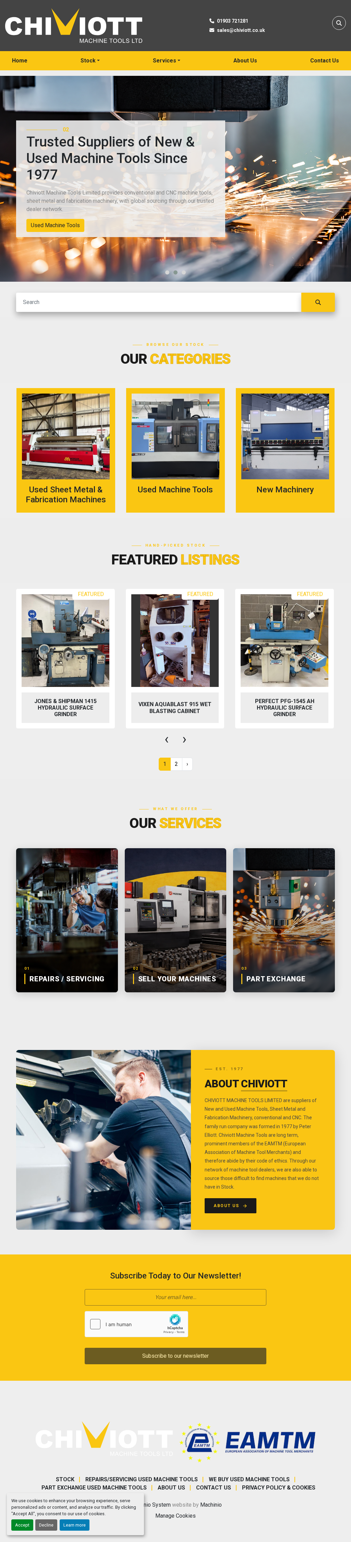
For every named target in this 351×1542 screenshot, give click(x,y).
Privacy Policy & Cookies (278, 1487)
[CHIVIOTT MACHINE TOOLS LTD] (104, 1438)
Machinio (211, 1505)
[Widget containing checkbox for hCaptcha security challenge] (136, 1324)
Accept (22, 1525)
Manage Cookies (175, 1515)
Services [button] (164, 60)
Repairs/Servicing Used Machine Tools (141, 1479)
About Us (245, 60)
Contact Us (324, 60)
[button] (90, 60)
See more (70, 450)
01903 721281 (232, 21)
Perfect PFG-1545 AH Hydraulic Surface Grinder (175, 707)
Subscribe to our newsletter (175, 1356)
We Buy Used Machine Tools (249, 1479)
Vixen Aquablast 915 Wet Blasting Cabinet (65, 707)
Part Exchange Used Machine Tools (94, 1487)
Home (19, 60)
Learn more (74, 1525)
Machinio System (150, 1505)
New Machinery (49, 225)
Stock (88, 60)
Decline (46, 1525)
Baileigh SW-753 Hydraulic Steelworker (284, 707)
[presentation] (167, 739)
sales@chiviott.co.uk (241, 30)
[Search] (318, 302)
